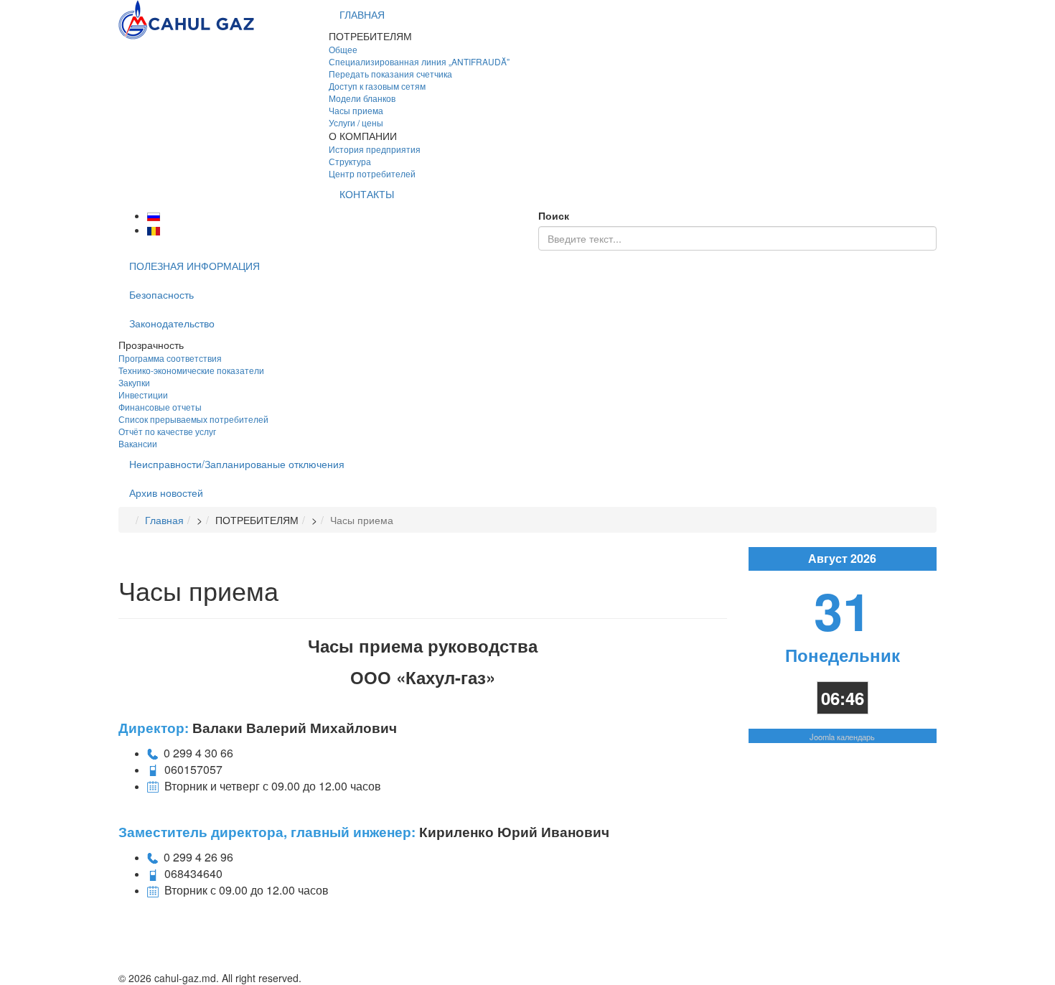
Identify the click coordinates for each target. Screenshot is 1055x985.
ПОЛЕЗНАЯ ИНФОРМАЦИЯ (194, 265)
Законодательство (172, 323)
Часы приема (356, 110)
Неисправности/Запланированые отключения (236, 464)
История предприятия (375, 149)
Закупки (134, 382)
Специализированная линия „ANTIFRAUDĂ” (419, 61)
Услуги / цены (356, 122)
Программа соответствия (170, 358)
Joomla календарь (842, 736)
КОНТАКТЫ (366, 194)
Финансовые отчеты (160, 407)
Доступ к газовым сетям (377, 86)
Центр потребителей (372, 173)
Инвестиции (143, 394)
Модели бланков (362, 98)
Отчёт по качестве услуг (167, 431)
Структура (350, 161)
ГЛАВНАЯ (362, 14)
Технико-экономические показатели (191, 370)
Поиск (553, 215)
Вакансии (137, 443)
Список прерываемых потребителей (193, 419)
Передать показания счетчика (390, 73)
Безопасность (161, 294)
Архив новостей (166, 492)
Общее (343, 49)
